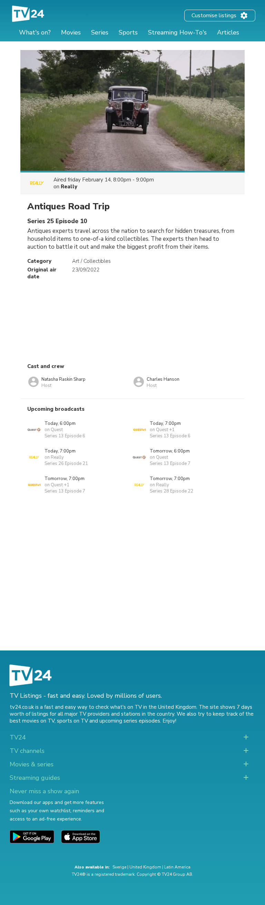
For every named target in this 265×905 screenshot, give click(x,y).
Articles (228, 32)
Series (99, 32)
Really (69, 186)
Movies (71, 32)
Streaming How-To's (177, 32)
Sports (128, 32)
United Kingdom (145, 867)
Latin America (177, 867)
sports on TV (72, 720)
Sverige (119, 867)
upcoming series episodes (129, 720)
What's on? (35, 32)
